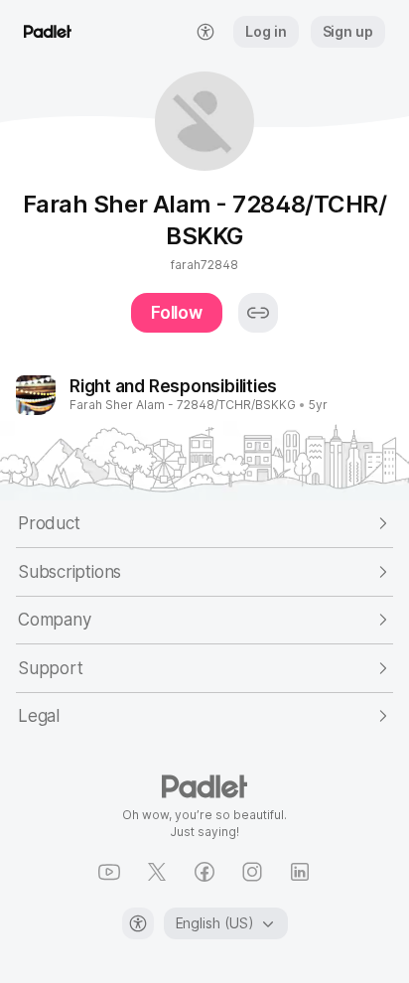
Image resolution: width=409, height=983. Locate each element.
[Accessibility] (138, 923)
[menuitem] (205, 32)
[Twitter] (157, 872)
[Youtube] (109, 872)
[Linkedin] (300, 872)
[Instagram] (252, 872)
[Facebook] (204, 872)
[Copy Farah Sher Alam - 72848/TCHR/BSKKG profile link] (258, 313)
